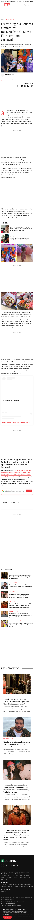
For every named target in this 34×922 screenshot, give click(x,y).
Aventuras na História (14, 872)
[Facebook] (6, 865)
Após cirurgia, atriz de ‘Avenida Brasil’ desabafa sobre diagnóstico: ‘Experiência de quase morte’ (21, 576)
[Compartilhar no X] (25, 86)
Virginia (5, 502)
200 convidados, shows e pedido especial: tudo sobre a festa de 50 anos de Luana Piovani (21, 624)
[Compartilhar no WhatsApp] (18, 86)
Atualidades (10, 19)
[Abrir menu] (2, 5)
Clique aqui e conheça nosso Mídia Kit (11, 905)
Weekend (27, 886)
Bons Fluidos (25, 872)
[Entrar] (31, 4)
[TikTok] (17, 865)
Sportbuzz (23, 877)
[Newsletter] (28, 4)
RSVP (28, 877)
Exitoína (20, 884)
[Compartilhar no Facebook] (21, 86)
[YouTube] (13, 865)
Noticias (3, 886)
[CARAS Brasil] (7, 5)
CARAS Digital (9, 75)
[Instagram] (2, 865)
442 (32, 886)
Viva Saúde (4, 879)
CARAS (3, 874)
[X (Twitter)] (10, 865)
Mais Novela (18, 875)
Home (2, 19)
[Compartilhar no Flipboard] (28, 86)
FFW (20, 874)
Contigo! (15, 874)
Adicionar (29, 490)
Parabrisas (10, 886)
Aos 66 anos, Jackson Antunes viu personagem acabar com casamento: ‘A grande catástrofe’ (20, 615)
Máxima (3, 877)
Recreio (16, 877)
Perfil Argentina (18, 886)
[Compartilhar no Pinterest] (31, 86)
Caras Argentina (12, 884)
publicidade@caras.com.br (8, 903)
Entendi (7, 917)
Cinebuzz (8, 874)
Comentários (6, 80)
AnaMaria (3, 872)
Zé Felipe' (15, 502)
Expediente (4, 891)
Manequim (26, 875)
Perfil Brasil (10, 877)
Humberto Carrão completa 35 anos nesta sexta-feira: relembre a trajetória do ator (21, 585)
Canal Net (4, 884)
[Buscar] (25, 4)
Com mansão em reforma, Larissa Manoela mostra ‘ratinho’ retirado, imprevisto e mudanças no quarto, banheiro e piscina (19, 595)
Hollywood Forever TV (7, 875)
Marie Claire (27, 884)
